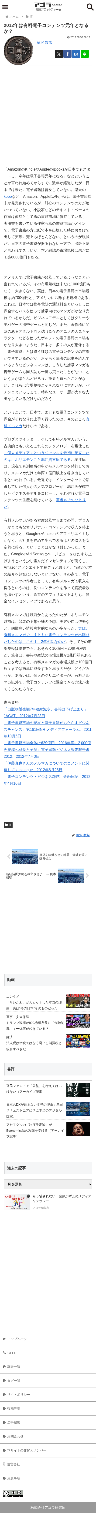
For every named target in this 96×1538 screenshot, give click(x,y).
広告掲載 (13, 1422)
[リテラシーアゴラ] (17, 1202)
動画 (11, 980)
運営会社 (13, 1464)
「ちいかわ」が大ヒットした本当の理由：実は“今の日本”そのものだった (34, 1005)
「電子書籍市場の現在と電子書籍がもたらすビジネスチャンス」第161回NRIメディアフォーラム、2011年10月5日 (48, 729)
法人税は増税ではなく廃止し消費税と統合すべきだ (34, 1046)
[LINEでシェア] (85, 54)
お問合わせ (15, 1436)
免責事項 (13, 1478)
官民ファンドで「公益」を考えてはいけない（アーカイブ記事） (34, 1089)
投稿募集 (13, 1408)
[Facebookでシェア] (67, 54)
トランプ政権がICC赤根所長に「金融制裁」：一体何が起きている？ (35, 1025)
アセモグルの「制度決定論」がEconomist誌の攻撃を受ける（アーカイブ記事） (35, 1130)
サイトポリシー (18, 1394)
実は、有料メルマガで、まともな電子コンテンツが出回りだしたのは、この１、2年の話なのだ (46, 635)
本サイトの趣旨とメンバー (26, 1450)
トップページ (17, 1339)
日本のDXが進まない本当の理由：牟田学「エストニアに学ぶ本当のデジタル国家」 (34, 1110)
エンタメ (12, 996)
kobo (8, 196)
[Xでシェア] (59, 54)
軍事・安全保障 (17, 1017)
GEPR (12, 1353)
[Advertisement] (48, 114)
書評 (11, 1069)
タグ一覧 (13, 1380)
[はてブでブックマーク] (76, 54)
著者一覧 (13, 1367)
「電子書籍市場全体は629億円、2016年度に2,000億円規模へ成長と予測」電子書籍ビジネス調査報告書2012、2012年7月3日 (47, 749)
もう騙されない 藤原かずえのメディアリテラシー (62, 1198)
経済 (9, 1037)
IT (10, 824)
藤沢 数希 (44, 43)
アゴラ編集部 (41, 1207)
